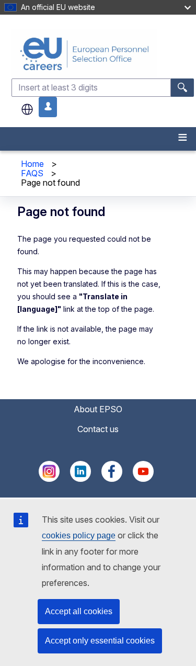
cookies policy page (79, 535)
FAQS (32, 173)
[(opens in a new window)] (49, 478)
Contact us (98, 429)
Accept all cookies (78, 611)
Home (32, 163)
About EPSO (98, 409)
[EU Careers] (102, 53)
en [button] (27, 109)
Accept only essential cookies (100, 640)
